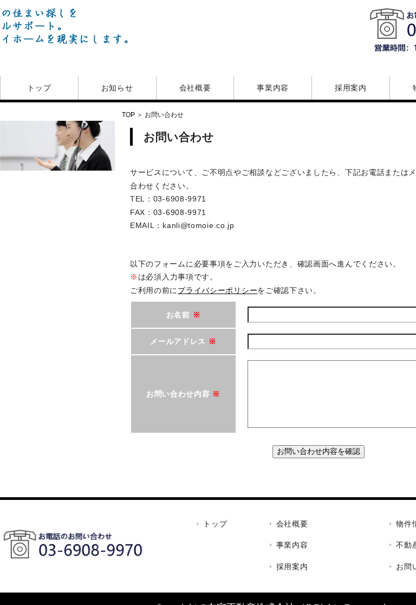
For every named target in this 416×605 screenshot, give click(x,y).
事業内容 (273, 87)
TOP (128, 115)
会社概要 (195, 87)
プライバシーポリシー (217, 290)
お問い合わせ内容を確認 (318, 451)
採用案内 (351, 87)
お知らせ (117, 87)
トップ (39, 87)
